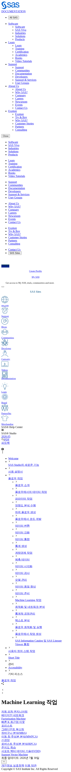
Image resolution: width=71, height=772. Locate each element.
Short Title (14, 657)
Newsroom (21, 101)
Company (20, 95)
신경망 (5, 740)
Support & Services (25, 79)
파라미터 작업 (23, 498)
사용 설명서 (15, 471)
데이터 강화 (22, 532)
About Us (13, 86)
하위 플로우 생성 (25, 512)
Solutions (20, 36)
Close (5, 136)
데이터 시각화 (23, 566)
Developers (21, 76)
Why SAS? (21, 92)
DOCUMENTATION (13, 11)
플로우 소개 (22, 485)
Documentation (23, 73)
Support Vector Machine (14, 754)
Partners (19, 126)
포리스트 (6, 725)
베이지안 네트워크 (12, 715)
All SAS (14, 17)
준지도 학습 (8, 747)
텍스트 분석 (22, 620)
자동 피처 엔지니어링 (14, 711)
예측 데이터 (22, 559)
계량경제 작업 (23, 552)
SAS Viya (20, 29)
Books (18, 58)
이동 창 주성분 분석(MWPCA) (19, 736)
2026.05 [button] (5, 436)
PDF (6, 439)
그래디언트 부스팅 (12, 729)
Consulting (21, 129)
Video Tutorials (23, 61)
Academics (21, 54)
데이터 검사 (22, 573)
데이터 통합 (22, 539)
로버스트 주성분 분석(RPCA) (19, 743)
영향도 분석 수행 (25, 505)
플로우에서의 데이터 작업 (31, 491)
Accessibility (15, 667)
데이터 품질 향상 (25, 586)
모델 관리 (21, 579)
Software (13, 23)
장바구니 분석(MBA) (14, 732)
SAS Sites (15, 253)
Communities (22, 70)
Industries (20, 33)
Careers (19, 98)
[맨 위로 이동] (4, 762)
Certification (22, 51)
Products (20, 39)
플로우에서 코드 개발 (28, 518)
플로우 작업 (15, 478)
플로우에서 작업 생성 (28, 633)
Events (19, 104)
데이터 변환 (22, 525)
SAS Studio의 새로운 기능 (23, 464)
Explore (12, 111)
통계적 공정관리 (25, 613)
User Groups (22, 82)
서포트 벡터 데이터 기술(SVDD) (20, 751)
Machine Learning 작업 (28, 600)
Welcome (13, 458)
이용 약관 (31, 765)
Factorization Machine (13, 718)
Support (12, 64)
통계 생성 (21, 546)
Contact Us (21, 107)
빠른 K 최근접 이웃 (13, 722)
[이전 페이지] (2, 690)
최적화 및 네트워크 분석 (30, 606)
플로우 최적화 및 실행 (28, 627)
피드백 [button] (5, 442)
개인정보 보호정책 (12, 765)
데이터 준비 (22, 593)
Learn (11, 42)
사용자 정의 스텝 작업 (21, 651)
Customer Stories (24, 123)
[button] (2, 430)
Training (19, 48)
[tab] (42, 598)
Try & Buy (21, 117)
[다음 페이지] (2, 693)
